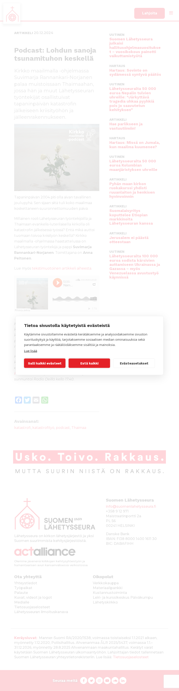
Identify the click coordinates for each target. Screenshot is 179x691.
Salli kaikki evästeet (45, 363)
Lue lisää (30, 351)
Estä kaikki (89, 363)
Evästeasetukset (134, 363)
